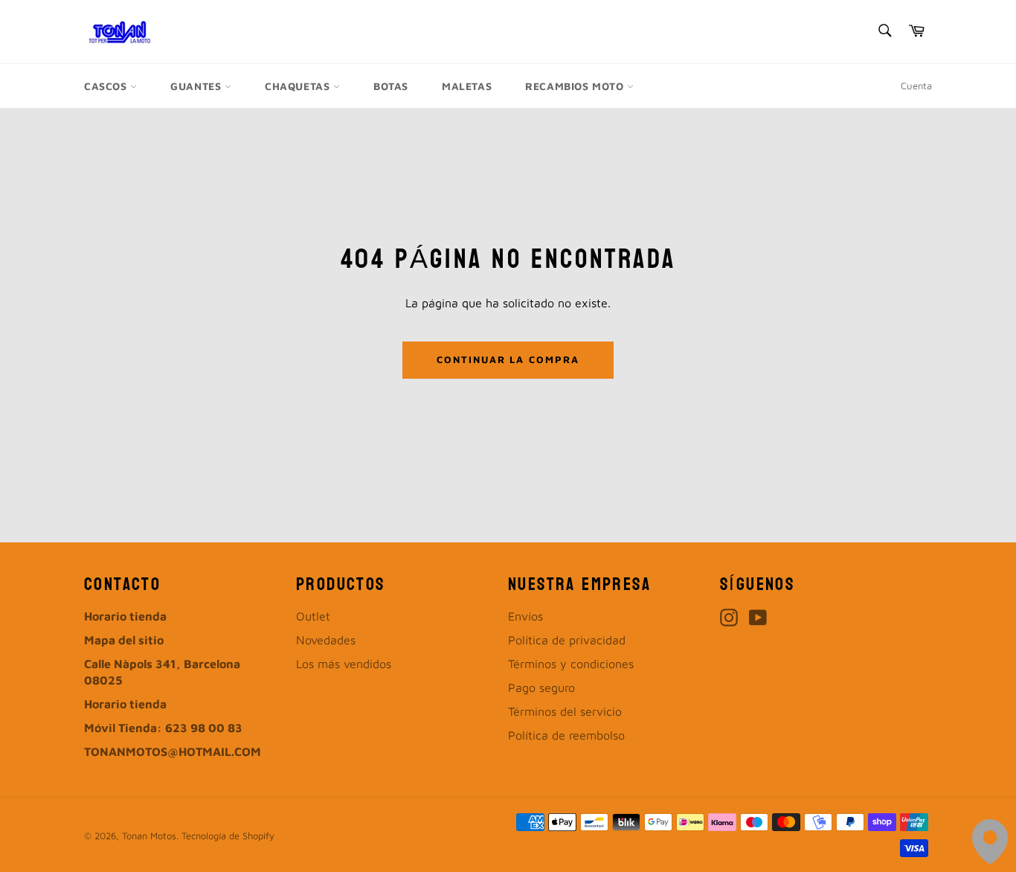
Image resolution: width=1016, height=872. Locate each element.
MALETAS (467, 86)
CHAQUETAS (299, 86)
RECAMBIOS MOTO (576, 86)
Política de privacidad (567, 640)
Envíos (525, 616)
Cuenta (916, 86)
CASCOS (107, 86)
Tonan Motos (149, 835)
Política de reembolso (566, 735)
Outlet (313, 616)
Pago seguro (541, 687)
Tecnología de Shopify (227, 835)
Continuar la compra (508, 359)
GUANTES (197, 86)
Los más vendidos (343, 663)
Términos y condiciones (571, 663)
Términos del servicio (565, 711)
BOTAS (390, 86)
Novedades (326, 640)
